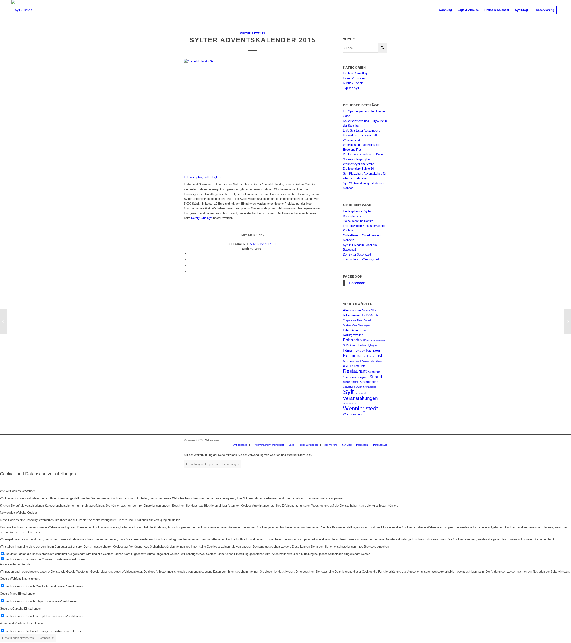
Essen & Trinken (354, 78)
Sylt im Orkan (362, 393)
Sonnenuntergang (355, 377)
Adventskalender (263, 244)
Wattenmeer (349, 403)
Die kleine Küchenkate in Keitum (364, 154)
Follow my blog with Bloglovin (203, 177)
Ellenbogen (364, 325)
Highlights (372, 345)
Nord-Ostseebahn (365, 361)
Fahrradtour (354, 340)
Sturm (359, 386)
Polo (346, 366)
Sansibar (374, 371)
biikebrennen (352, 315)
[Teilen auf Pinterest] (189, 271)
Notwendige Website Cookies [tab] (19, 512)
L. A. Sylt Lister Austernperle (361, 130)
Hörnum (348, 350)
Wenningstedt (360, 408)
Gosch (353, 345)
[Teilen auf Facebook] (189, 253)
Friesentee (379, 340)
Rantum (357, 366)
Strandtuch (349, 386)
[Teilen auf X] (189, 259)
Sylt (348, 391)
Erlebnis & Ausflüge (355, 73)
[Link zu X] (383, 440)
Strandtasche (369, 381)
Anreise (366, 310)
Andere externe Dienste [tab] (15, 564)
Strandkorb (351, 381)
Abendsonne (352, 310)
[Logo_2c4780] (21, 10)
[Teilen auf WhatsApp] (189, 265)
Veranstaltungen (360, 398)
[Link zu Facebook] (377, 440)
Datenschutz (46, 638)
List (378, 355)
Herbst (362, 345)
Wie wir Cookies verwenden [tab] (17, 491)
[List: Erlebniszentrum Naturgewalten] (3, 321)
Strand (375, 376)
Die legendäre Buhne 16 (358, 168)
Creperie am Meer (353, 320)
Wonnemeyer (352, 414)
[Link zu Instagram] (370, 440)
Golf (345, 345)
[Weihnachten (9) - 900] (252, 114)
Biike (373, 310)
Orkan (379, 361)
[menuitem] (445, 10)
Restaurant (355, 371)
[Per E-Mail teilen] (189, 278)
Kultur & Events (252, 33)
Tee (372, 393)
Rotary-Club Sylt (201, 218)
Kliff (359, 356)
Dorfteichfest (350, 325)
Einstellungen (230, 464)
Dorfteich (368, 320)
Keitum (349, 355)
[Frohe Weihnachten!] (567, 321)
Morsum (349, 361)
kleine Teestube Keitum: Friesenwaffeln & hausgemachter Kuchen (364, 225)
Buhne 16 (370, 315)
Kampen (373, 350)
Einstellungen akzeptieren (202, 464)
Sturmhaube (369, 386)
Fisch (369, 340)
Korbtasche (368, 356)
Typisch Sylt (351, 88)
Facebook (352, 276)
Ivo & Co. (360, 350)
